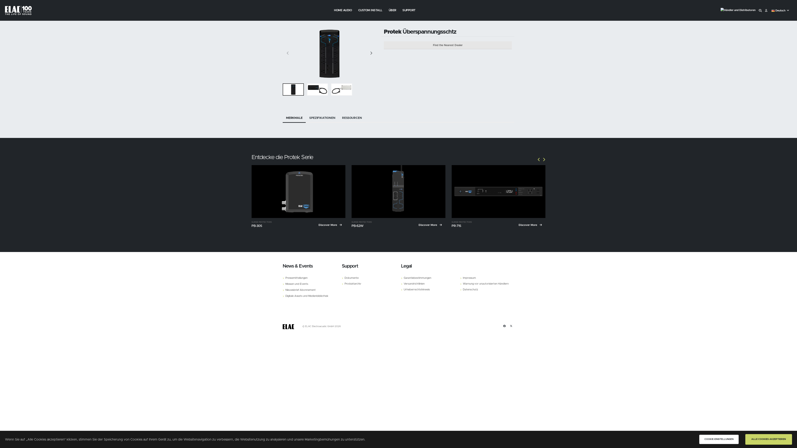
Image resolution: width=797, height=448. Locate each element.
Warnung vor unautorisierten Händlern (486, 283)
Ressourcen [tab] (352, 118)
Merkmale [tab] (294, 118)
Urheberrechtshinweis (417, 289)
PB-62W (357, 226)
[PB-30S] (298, 191)
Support (409, 10)
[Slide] (288, 54)
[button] (780, 10)
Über (392, 10)
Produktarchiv (353, 283)
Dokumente (352, 278)
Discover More (328, 225)
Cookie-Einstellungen (718, 439)
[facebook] (504, 326)
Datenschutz (470, 289)
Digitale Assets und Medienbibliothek (306, 296)
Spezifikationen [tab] (322, 118)
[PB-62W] (398, 191)
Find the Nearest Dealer (448, 45)
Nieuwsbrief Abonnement (300, 290)
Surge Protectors (262, 222)
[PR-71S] (498, 191)
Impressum (469, 278)
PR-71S (456, 226)
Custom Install (370, 10)
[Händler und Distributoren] (738, 11)
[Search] (760, 10)
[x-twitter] (511, 326)
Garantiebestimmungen (417, 278)
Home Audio (343, 10)
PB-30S (257, 226)
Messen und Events (296, 284)
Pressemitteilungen (296, 278)
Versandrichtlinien (414, 283)
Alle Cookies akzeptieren (768, 439)
